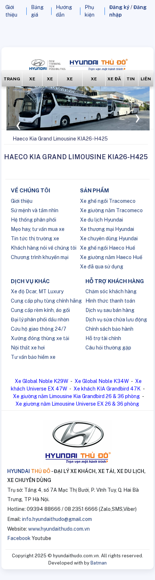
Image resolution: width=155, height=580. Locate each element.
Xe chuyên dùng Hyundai (109, 238)
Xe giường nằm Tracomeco (111, 210)
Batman (98, 563)
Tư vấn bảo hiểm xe (33, 357)
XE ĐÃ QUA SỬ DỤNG (114, 81)
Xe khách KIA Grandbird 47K (107, 389)
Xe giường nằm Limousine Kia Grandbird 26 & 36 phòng (76, 396)
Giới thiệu (21, 201)
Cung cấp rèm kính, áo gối (40, 310)
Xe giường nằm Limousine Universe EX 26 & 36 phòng (77, 404)
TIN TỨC (130, 81)
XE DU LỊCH (50, 81)
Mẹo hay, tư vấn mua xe (38, 229)
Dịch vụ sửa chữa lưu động (116, 319)
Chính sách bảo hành (109, 329)
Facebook (19, 538)
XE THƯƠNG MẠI (69, 81)
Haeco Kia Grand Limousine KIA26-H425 (60, 139)
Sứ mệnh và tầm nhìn (34, 210)
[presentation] (18, 123)
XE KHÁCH (32, 81)
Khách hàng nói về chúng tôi (43, 248)
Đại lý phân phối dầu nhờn (40, 319)
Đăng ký (119, 7)
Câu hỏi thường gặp (108, 348)
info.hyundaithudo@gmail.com (57, 519)
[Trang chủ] (4, 139)
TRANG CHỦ (12, 81)
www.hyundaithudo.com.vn (59, 529)
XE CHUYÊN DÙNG (93, 81)
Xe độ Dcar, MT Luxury (37, 291)
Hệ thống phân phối (33, 220)
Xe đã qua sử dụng (101, 266)
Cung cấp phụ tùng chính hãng (46, 301)
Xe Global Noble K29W (41, 381)
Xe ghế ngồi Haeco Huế (107, 248)
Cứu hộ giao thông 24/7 (38, 329)
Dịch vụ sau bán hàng (109, 310)
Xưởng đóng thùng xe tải (40, 338)
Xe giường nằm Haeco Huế (111, 257)
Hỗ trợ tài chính (103, 338)
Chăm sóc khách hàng (111, 291)
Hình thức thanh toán (110, 301)
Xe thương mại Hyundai (107, 229)
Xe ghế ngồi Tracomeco (108, 201)
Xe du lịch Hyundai (101, 220)
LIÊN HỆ (146, 81)
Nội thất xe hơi (28, 348)
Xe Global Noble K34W (102, 381)
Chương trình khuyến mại (39, 257)
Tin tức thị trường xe (35, 238)
